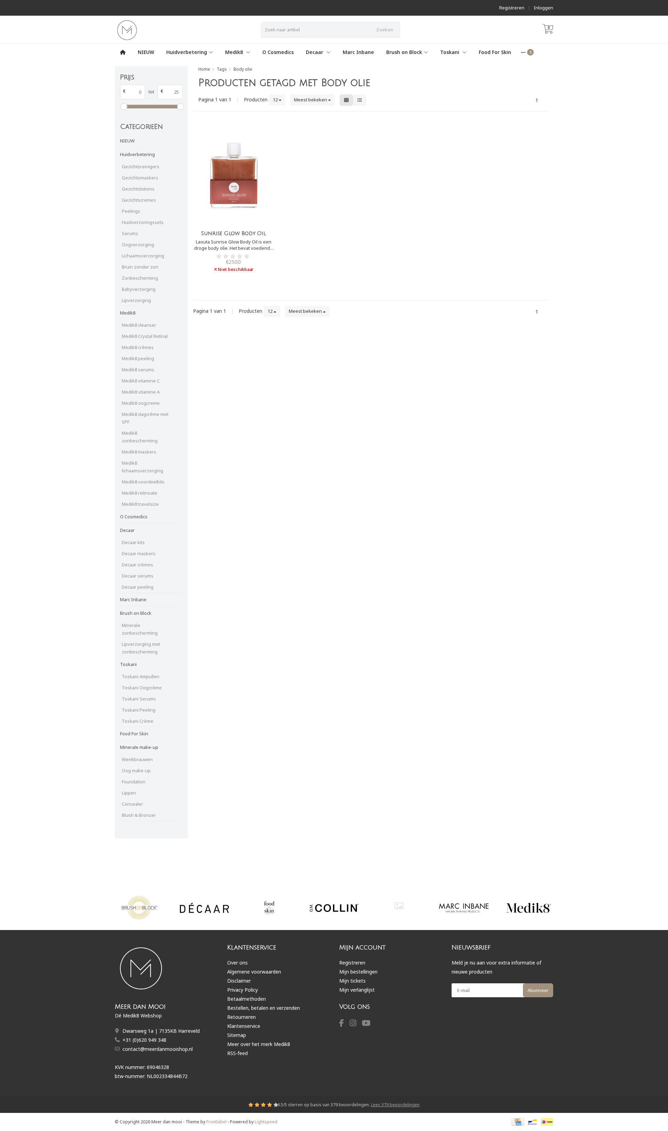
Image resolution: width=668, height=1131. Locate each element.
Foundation (133, 781)
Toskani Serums (139, 699)
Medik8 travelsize (140, 504)
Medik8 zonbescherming (140, 437)
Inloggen (543, 8)
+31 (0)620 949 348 (144, 1040)
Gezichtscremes (139, 200)
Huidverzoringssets (143, 222)
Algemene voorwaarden (254, 971)
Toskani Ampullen (140, 676)
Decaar (315, 52)
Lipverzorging (136, 300)
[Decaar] (204, 908)
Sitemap (236, 1035)
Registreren (511, 8)
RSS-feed (237, 1053)
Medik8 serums (138, 369)
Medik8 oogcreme (141, 403)
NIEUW (146, 52)
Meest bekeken (311, 99)
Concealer (132, 804)
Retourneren (241, 1017)
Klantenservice (243, 1026)
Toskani (450, 52)
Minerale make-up (139, 747)
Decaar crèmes (137, 564)
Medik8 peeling (138, 358)
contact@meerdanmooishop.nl (157, 1049)
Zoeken (384, 29)
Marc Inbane (358, 52)
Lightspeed (266, 1122)
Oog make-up (136, 770)
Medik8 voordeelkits (143, 482)
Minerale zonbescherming (140, 629)
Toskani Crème (137, 721)
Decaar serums (137, 576)
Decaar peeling (137, 587)
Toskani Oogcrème (142, 687)
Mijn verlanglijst (357, 989)
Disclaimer (239, 980)
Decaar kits (133, 542)
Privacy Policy (242, 989)
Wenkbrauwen (137, 759)
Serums (130, 233)
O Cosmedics (278, 52)
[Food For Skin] (269, 908)
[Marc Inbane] (463, 908)
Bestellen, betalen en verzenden (263, 1008)
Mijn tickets (352, 980)
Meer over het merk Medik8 (258, 1044)
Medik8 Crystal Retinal (145, 336)
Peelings (131, 211)
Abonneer (538, 990)
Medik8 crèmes (138, 347)
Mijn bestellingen (358, 971)
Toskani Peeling (139, 710)
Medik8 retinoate (139, 493)
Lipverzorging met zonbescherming (141, 648)
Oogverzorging (138, 244)
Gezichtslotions (138, 189)
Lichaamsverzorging (143, 256)
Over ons (237, 962)
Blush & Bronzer (139, 815)
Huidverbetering (186, 52)
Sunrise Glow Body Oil (233, 233)
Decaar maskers (139, 553)
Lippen (129, 793)
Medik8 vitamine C (141, 381)
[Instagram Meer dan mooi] (356, 1024)
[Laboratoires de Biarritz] (398, 906)
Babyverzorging (139, 289)
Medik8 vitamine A (141, 392)
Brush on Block (404, 52)
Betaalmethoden (246, 999)
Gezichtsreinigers (140, 166)
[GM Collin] (334, 908)
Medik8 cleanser (139, 325)
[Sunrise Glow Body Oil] (233, 175)
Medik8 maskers (139, 452)
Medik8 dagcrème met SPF (145, 418)
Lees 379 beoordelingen (395, 1105)
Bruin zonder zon (140, 267)
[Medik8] (528, 908)
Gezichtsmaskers (140, 178)
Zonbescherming (140, 278)
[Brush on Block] (139, 908)
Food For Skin (495, 52)
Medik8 (234, 52)
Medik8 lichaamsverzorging (142, 467)
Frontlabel (216, 1122)
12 (276, 99)
